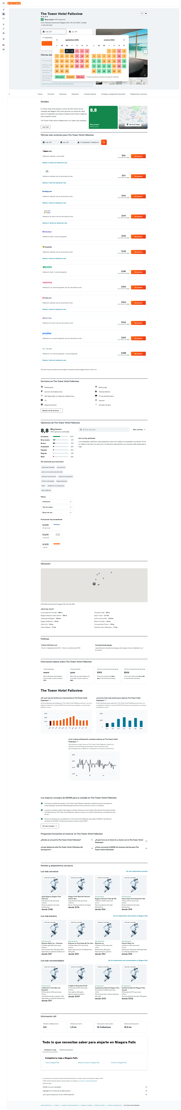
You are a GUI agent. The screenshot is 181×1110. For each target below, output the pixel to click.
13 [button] (87, 56)
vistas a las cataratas (48, 467)
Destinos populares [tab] (66, 1050)
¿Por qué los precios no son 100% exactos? (58, 1094)
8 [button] (61, 56)
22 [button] (62, 66)
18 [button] (77, 61)
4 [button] (77, 51)
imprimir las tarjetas (48, 481)
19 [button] (82, 61)
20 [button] (87, 61)
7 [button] (56, 56)
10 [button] (72, 56)
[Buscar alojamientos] (3, 14)
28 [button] (57, 71)
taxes (43, 486)
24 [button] (72, 66)
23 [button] (67, 66)
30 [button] (67, 71)
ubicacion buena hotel (49, 476)
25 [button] (77, 66)
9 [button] (114, 56)
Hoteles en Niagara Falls (118, 1063)
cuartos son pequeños (65, 476)
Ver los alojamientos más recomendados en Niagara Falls (128, 960)
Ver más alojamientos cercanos (137, 871)
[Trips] (3, 39)
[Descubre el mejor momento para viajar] (3, 33)
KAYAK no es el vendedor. (52, 1087)
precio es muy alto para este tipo (52, 472)
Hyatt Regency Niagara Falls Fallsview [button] (51, 898)
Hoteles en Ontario (99, 1105)
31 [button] (119, 71)
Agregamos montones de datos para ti (57, 1091)
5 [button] (82, 51)
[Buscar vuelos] (3, 10)
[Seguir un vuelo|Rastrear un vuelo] (3, 29)
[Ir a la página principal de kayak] (14, 3)
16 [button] (67, 61)
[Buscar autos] (3, 18)
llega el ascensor (62, 481)
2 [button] (114, 51)
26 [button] (82, 66)
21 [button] (57, 66)
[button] (3, 3)
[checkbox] (51, 526)
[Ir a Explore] (3, 24)
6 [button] (87, 51)
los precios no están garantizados (87, 1081)
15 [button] (62, 61)
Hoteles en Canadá (86, 1105)
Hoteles (56, 1105)
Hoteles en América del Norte (69, 1105)
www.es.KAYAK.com (46, 1105)
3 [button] (119, 51)
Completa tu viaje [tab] (50, 1050)
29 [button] (62, 71)
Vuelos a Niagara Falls (52, 1063)
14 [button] (57, 61)
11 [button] (77, 56)
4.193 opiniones (59, 19)
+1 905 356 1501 (46, 25)
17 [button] (72, 61)
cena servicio (61, 467)
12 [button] (82, 56)
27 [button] (87, 66)
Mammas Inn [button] (99, 943)
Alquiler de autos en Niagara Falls (88, 1063)
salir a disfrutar (46, 490)
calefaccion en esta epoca (56, 486)
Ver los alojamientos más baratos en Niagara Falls (130, 916)
